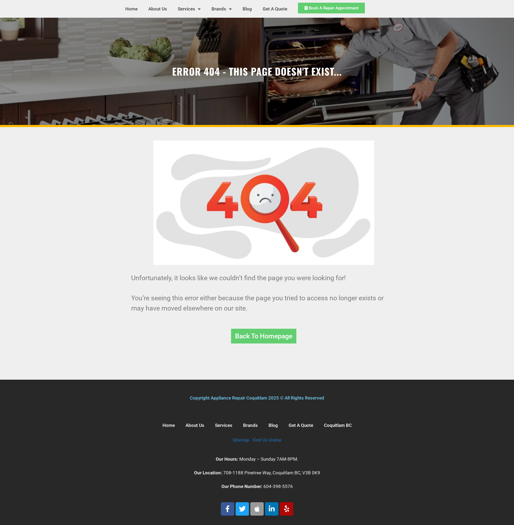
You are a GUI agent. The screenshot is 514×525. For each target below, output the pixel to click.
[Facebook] (227, 509)
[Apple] (257, 509)
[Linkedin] (271, 509)
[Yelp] (286, 509)
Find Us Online (267, 440)
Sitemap (241, 440)
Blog (247, 9)
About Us (157, 9)
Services (186, 9)
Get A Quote (275, 9)
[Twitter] (242, 509)
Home (131, 9)
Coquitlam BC (338, 425)
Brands (218, 9)
